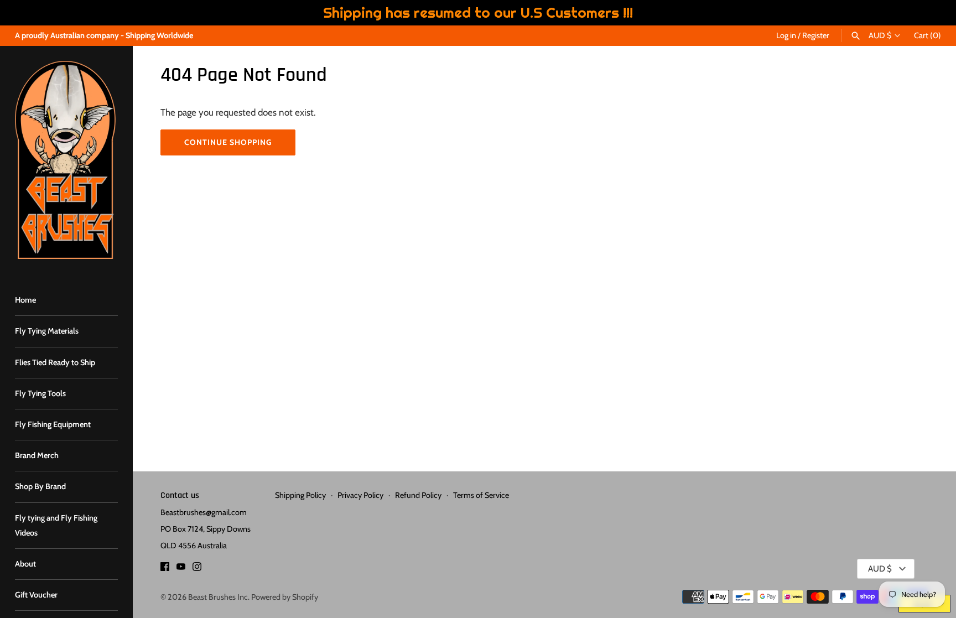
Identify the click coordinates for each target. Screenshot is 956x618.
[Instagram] (197, 569)
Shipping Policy (300, 495)
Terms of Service (481, 495)
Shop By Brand (40, 486)
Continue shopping (228, 142)
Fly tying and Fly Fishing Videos (56, 525)
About (25, 564)
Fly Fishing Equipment (53, 424)
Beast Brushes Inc (218, 597)
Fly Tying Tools (40, 393)
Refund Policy (418, 495)
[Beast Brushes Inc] (66, 160)
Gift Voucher (36, 595)
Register (815, 35)
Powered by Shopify (284, 597)
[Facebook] (164, 569)
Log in (786, 35)
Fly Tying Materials (47, 331)
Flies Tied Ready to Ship (55, 362)
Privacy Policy (360, 495)
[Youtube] (180, 569)
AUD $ (880, 35)
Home (25, 300)
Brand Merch (37, 455)
